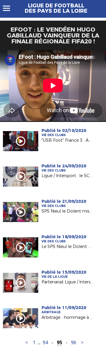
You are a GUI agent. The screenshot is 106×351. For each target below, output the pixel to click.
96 (73, 342)
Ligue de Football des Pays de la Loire (56, 8)
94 (45, 342)
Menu (9, 8)
